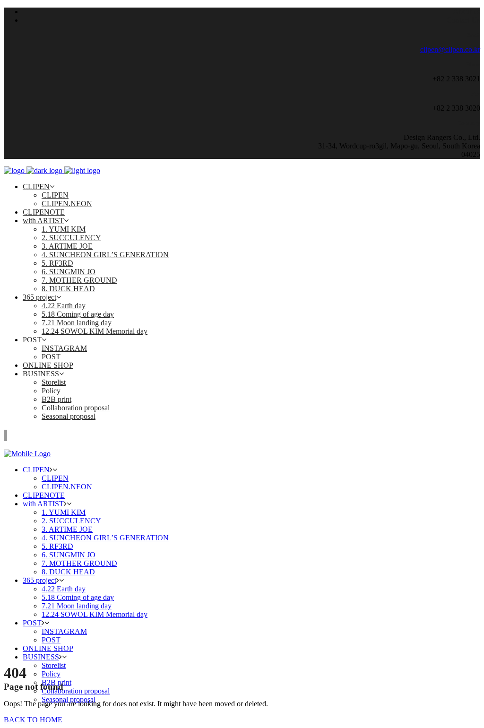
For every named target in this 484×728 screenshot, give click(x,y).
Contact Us (463, 20)
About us (466, 12)
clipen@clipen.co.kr (450, 49)
